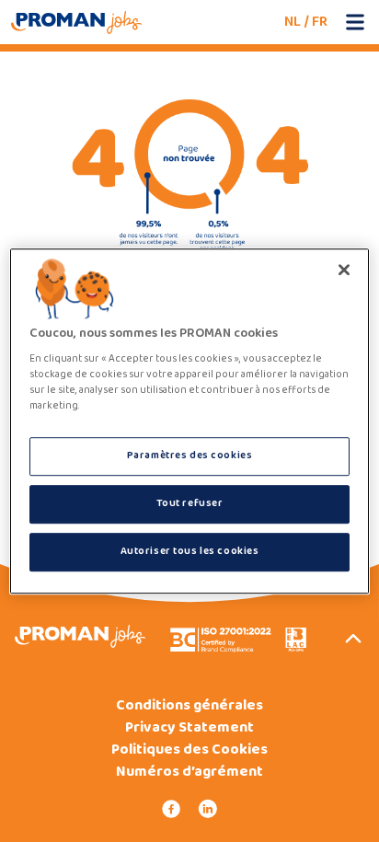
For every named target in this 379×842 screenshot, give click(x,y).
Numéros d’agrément (189, 772)
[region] (189, 421)
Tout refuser (190, 503)
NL (292, 21)
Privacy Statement (189, 728)
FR (319, 21)
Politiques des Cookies (189, 750)
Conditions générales (189, 706)
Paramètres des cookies (190, 456)
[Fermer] (344, 269)
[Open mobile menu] (355, 22)
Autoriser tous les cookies (190, 551)
